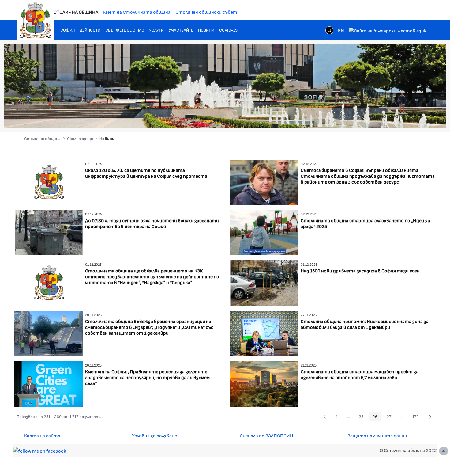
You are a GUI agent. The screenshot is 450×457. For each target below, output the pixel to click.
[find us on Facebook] (39, 450)
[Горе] (443, 451)
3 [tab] (396, 116)
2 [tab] (390, 116)
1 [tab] (384, 116)
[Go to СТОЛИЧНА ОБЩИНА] (35, 20)
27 (391, 417)
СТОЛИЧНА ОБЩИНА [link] (76, 12)
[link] (329, 30)
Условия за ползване (154, 435)
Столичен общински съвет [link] (206, 12)
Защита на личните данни (377, 435)
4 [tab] (402, 116)
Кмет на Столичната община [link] (137, 12)
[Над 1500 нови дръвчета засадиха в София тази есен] (264, 282)
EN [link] (341, 30)
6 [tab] (415, 116)
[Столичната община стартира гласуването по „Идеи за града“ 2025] (264, 232)
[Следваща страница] (430, 416)
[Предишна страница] (324, 416)
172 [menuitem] (417, 417)
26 (377, 417)
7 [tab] (421, 116)
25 (363, 417)
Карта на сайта (42, 435)
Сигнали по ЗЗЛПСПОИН (266, 435)
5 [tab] (409, 116)
